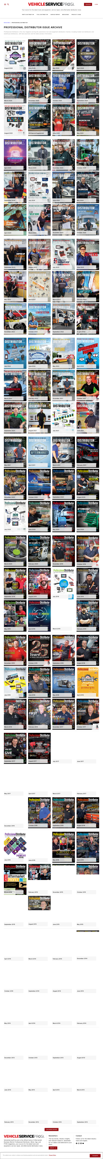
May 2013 (32, 1087)
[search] (8, 4)
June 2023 (80, 267)
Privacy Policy (29, 1152)
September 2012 (82, 1120)
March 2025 (32, 168)
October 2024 (81, 168)
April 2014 (32, 1020)
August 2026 (8, 68)
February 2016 (33, 891)
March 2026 (8, 100)
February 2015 (57, 957)
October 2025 (57, 100)
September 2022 (58, 332)
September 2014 (34, 989)
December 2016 (9, 825)
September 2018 (58, 663)
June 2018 (32, 695)
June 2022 (32, 366)
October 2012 (57, 1120)
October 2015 (81, 891)
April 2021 (32, 465)
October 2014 (8, 989)
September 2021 (9, 430)
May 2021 (7, 465)
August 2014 (57, 989)
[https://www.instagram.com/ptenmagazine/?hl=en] (79, 1141)
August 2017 (33, 761)
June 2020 (32, 529)
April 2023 (32, 299)
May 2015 (80, 923)
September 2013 (58, 1055)
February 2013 (9, 1119)
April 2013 (56, 1087)
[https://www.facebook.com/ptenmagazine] (76, 1141)
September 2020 (58, 497)
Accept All (95, 1155)
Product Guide (76, 14)
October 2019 (81, 564)
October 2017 (81, 727)
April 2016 (80, 859)
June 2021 (80, 430)
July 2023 (56, 267)
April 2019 (32, 629)
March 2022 (8, 398)
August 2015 (33, 923)
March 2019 (56, 629)
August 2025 (8, 133)
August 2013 (81, 1055)
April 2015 (7, 957)
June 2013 (7, 1087)
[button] (5, 4)
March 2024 (32, 233)
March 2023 (57, 299)
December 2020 (9, 497)
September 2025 (82, 100)
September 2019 (9, 596)
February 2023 (81, 299)
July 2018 (7, 695)
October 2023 (81, 232)
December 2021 (58, 398)
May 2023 (7, 299)
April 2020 (80, 529)
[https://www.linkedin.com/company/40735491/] (81, 1141)
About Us (6, 1152)
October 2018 (33, 663)
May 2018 (56, 695)
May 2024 (80, 200)
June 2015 (56, 923)
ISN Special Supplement (36, 133)
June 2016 (32, 859)
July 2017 (56, 761)
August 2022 (81, 332)
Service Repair (55, 14)
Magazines (65, 14)
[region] (51, 1155)
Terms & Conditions (39, 1152)
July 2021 (56, 430)
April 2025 (7, 168)
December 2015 (58, 891)
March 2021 (56, 465)
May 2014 (7, 1021)
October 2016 (33, 825)
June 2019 (80, 596)
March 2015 (32, 957)
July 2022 (7, 366)
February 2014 (81, 1020)
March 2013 (80, 1087)
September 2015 (9, 923)
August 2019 (33, 596)
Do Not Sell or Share (20, 1152)
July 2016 (7, 859)
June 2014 (80, 988)
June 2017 (80, 761)
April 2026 (80, 68)
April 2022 (80, 366)
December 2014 (82, 957)
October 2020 (33, 497)
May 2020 (56, 529)
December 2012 (34, 1119)
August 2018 (81, 663)
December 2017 (58, 727)
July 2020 (7, 529)
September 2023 (9, 267)
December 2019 (58, 564)
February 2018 (33, 727)
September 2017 (9, 761)
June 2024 (56, 200)
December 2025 (34, 100)
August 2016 (81, 825)
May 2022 (56, 366)
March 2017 (56, 793)
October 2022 (33, 332)
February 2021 (81, 465)
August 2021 (33, 430)
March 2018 (8, 727)
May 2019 (7, 629)
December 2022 (9, 332)
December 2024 (58, 168)
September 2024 (9, 200)
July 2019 (56, 596)
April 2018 (80, 695)
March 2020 (8, 564)
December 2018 (9, 663)
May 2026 (56, 68)
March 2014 (56, 1021)
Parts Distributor (28, 14)
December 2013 (9, 1055)
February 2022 (33, 398)
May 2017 (7, 793)
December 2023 (58, 232)
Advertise (11, 1152)
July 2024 (32, 200)
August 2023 (33, 267)
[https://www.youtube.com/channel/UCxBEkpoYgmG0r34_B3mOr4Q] (83, 1141)
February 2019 (81, 629)
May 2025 (80, 133)
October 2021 (81, 398)
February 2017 (81, 793)
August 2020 (81, 497)
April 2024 (7, 233)
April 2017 (32, 793)
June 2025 (56, 133)
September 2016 (58, 825)
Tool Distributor (42, 14)
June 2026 (32, 68)
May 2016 (56, 859)
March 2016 (8, 891)
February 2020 (33, 564)
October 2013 (33, 1055)
